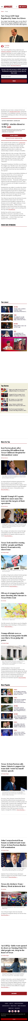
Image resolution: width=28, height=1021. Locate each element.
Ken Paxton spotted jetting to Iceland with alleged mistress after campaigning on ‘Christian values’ (17, 410)
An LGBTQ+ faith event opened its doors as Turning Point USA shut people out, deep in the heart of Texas (14, 949)
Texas (6, 11)
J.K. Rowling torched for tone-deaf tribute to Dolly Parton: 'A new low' (20, 693)
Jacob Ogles (4, 600)
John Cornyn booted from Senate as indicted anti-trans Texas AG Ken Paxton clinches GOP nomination (13, 844)
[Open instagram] (18, 1011)
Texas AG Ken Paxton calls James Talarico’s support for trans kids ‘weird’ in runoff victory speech (13, 767)
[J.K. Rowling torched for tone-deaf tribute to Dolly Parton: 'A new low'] (7, 692)
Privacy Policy (20, 1014)
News (15, 331)
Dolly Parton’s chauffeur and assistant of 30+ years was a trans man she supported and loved (20, 701)
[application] (14, 344)
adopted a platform (6, 51)
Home (2, 11)
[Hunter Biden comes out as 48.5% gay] (7, 325)
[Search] (17, 6)
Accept (14, 1019)
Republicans (12, 209)
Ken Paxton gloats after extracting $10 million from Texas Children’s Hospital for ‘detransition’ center (13, 451)
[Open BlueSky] (12, 1011)
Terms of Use (3, 1015)
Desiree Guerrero (5, 457)
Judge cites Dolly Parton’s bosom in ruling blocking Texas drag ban (18, 390)
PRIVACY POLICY (14, 1005)
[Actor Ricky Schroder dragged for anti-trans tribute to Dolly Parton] (7, 724)
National (16, 307)
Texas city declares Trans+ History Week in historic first (13, 885)
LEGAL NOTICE (17, 1008)
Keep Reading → (5, 489)
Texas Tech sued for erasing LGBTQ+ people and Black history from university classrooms (13, 546)
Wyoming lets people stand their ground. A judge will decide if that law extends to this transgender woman (19, 319)
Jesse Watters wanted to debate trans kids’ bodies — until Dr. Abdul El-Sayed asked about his (20, 718)
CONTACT (6, 1003)
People (15, 689)
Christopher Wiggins (5, 552)
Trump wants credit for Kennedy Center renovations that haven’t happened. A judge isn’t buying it (20, 311)
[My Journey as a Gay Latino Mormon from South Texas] (4, 400)
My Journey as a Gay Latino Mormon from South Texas (16, 399)
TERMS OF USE (11, 1008)
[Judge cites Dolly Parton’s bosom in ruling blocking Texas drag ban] (4, 390)
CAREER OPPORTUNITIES (18, 1003)
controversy (22, 142)
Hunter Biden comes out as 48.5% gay (20, 326)
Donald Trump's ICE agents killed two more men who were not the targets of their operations (13, 500)
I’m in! (14, 81)
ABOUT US (11, 1003)
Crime (15, 315)
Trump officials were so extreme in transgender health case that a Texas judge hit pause (14, 636)
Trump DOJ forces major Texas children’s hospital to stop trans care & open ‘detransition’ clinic (17, 396)
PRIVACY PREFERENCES (22, 1005)
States (15, 730)
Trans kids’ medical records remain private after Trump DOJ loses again (20, 710)
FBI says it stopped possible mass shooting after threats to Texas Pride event (13, 595)
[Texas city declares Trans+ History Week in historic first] (14, 899)
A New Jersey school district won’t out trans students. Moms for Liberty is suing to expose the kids (20, 734)
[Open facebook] (9, 1011)
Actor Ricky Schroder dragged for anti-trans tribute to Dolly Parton (19, 725)
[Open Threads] (15, 1011)
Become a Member (14, 135)
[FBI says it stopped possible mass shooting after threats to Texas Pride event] (14, 610)
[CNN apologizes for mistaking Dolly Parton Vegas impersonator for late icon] (7, 333)
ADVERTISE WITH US (6, 1005)
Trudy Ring (7, 45)
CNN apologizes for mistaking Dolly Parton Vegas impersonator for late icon (20, 335)
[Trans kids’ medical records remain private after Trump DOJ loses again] (7, 708)
